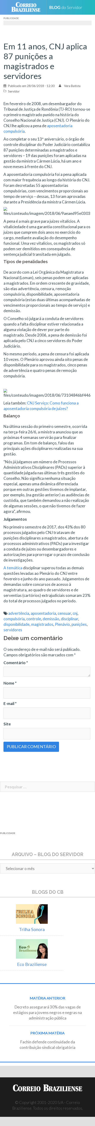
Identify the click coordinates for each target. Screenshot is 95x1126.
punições (79, 624)
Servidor (14, 91)
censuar (64, 613)
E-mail (10, 703)
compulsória (14, 618)
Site (7, 724)
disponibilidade (16, 624)
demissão (51, 618)
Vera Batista (72, 86)
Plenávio (62, 624)
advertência (18, 613)
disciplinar (69, 618)
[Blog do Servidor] (67, 7)
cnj (75, 613)
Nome (10, 683)
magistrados (42, 624)
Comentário (15, 662)
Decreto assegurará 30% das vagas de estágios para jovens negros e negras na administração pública (47, 1012)
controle (33, 618)
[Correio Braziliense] (28, 7)
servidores (12, 629)
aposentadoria (43, 613)
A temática (12, 567)
